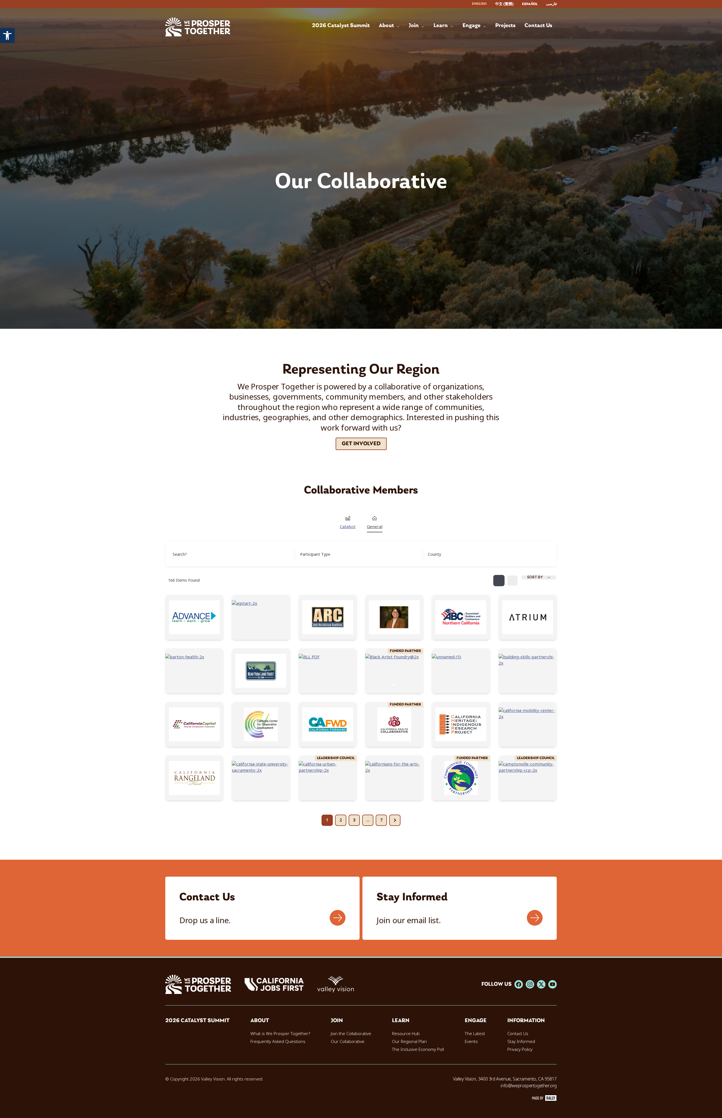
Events (471, 1041)
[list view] (512, 580)
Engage (476, 1021)
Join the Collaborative (351, 1034)
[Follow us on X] (541, 984)
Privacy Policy (519, 1049)
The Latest (475, 1034)
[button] (7, 35)
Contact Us (517, 1034)
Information (526, 1021)
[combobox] (357, 554)
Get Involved (361, 444)
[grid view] (499, 580)
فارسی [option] (551, 4)
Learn (401, 1021)
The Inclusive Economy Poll (418, 1049)
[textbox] (315, 554)
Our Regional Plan (409, 1041)
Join (337, 1021)
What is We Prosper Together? (280, 1034)
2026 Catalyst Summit (197, 1021)
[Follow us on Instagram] (530, 984)
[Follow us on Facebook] (518, 984)
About (259, 1021)
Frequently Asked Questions (277, 1041)
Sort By (535, 577)
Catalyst (348, 527)
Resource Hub (406, 1034)
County (434, 554)
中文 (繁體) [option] (504, 4)
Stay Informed (521, 1041)
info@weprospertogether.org (529, 1085)
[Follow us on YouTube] (552, 984)
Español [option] (530, 4)
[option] (504, 4)
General (374, 527)
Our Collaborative (347, 1041)
